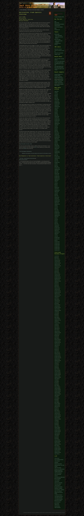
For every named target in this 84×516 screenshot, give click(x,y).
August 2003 (56, 328)
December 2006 (57, 247)
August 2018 (56, 170)
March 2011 (56, 286)
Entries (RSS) (42, 512)
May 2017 (56, 184)
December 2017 (57, 176)
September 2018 (57, 169)
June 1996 (56, 421)
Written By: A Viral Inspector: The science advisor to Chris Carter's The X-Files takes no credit (36, 153)
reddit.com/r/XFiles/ (57, 507)
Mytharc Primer (57, 22)
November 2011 (57, 278)
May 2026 (56, 95)
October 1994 (57, 442)
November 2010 (57, 292)
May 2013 (56, 257)
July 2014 (56, 218)
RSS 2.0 (35, 147)
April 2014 (56, 222)
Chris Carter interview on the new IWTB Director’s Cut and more (59, 63)
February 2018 (57, 173)
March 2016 (56, 195)
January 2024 (57, 134)
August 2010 (56, 296)
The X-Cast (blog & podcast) (59, 459)
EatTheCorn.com (25, 3)
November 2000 (57, 357)
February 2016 (57, 197)
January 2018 (57, 174)
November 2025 (57, 103)
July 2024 (56, 126)
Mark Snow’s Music (58, 39)
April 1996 (56, 424)
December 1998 (57, 389)
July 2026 (56, 92)
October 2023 (57, 138)
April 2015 (56, 208)
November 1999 (57, 374)
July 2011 (56, 282)
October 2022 (57, 148)
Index (55, 21)
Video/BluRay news (58, 43)
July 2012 (56, 268)
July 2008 (56, 311)
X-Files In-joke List (57, 485)
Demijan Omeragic (57, 74)
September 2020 (57, 158)
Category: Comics (57, 54)
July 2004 (56, 324)
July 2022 (56, 149)
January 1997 (57, 413)
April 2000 (56, 367)
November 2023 (57, 137)
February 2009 (57, 304)
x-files (31, 143)
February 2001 (57, 353)
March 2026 (56, 98)
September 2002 (57, 332)
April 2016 (56, 194)
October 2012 (57, 264)
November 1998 (57, 391)
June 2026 (56, 94)
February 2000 (57, 370)
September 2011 (57, 281)
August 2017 (56, 180)
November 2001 (57, 342)
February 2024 (57, 133)
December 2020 (57, 156)
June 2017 (56, 183)
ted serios (27, 143)
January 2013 (57, 261)
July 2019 (56, 163)
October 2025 (57, 105)
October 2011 (57, 279)
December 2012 (57, 237)
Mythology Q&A (57, 34)
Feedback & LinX (57, 29)
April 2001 (56, 350)
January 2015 (57, 211)
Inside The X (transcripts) (58, 482)
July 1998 (56, 396)
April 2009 (56, 303)
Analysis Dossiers (57, 25)
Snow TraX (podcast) (58, 474)
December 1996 (57, 414)
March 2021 (56, 155)
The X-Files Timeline (58, 484)
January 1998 (57, 405)
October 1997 (57, 406)
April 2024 (56, 130)
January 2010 (57, 300)
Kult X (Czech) (57, 503)
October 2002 (57, 331)
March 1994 (56, 445)
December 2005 (57, 248)
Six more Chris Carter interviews (60, 61)
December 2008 (57, 244)
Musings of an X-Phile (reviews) (59, 469)
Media (55, 28)
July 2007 (56, 321)
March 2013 (56, 258)
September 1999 (57, 377)
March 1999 (56, 385)
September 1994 (57, 444)
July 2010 (56, 297)
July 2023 (56, 141)
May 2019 (56, 165)
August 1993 (56, 453)
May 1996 (56, 423)
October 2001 (57, 343)
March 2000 (56, 368)
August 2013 (56, 233)
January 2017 (57, 188)
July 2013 (56, 234)
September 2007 (57, 320)
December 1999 (57, 373)
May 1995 (56, 437)
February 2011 (57, 288)
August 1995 (56, 434)
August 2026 (56, 91)
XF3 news (56, 44)
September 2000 (57, 360)
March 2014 (56, 223)
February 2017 (57, 187)
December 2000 (57, 356)
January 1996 (57, 428)
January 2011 (57, 289)
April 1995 (56, 438)
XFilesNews (56, 462)
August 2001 (56, 345)
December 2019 (57, 162)
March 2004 (56, 327)
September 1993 (57, 452)
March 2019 (56, 166)
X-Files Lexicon (57, 458)
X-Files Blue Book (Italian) (59, 499)
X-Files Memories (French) (59, 496)
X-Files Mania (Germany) (58, 497)
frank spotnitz (23, 143)
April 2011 (56, 285)
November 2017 (57, 177)
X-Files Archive (57, 481)
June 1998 (56, 398)
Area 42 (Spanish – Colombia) (59, 489)
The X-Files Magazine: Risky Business (26, 151)
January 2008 (57, 318)
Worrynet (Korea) (57, 506)
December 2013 (57, 227)
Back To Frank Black (58, 478)
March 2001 (56, 352)
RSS (63, 16)
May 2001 (56, 349)
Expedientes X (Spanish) (58, 488)
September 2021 (57, 152)
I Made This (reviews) (58, 467)
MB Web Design (58, 512)
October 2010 (57, 293)
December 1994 (57, 441)
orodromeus (56, 76)
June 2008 (56, 313)
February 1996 (57, 427)
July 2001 (56, 346)
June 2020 (56, 159)
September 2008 (57, 310)
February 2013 (57, 260)
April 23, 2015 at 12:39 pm (23, 159)
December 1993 (57, 448)
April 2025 (56, 113)
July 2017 (56, 181)
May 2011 (56, 240)
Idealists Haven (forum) (58, 463)
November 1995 (57, 431)
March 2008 (56, 317)
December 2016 (57, 190)
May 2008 (56, 314)
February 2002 (57, 339)
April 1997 (56, 409)
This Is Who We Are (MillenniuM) (60, 477)
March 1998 (56, 402)
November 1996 (57, 416)
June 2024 (56, 127)
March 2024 (56, 131)
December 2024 (57, 119)
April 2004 (56, 325)
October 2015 (57, 202)
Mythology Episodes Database (59, 24)
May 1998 (56, 399)
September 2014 (57, 215)
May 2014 (56, 220)
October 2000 (57, 359)
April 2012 (56, 271)
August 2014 (56, 216)
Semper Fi (56, 475)
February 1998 (57, 403)
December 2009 (57, 243)
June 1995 (56, 435)
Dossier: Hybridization (58, 35)
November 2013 (57, 229)
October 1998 (57, 392)
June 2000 (56, 364)
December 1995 (57, 430)
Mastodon (60, 16)
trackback (25, 148)
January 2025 (57, 117)
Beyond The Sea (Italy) (58, 500)
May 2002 (56, 335)
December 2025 (57, 102)
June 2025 (56, 110)
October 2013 (57, 230)
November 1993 (57, 449)
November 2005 (57, 250)
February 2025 (57, 116)
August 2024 (56, 124)
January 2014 (57, 226)
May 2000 (56, 366)
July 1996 (56, 420)
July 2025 (56, 109)
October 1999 (57, 375)
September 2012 (57, 265)
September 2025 (57, 106)
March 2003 (56, 329)
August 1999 (56, 378)
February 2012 (57, 274)
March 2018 (56, 172)
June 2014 (56, 219)
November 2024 (57, 120)
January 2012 (57, 275)
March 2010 (56, 299)
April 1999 (56, 384)
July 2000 (56, 363)
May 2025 (56, 112)
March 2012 (56, 272)
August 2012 (56, 267)
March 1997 (56, 410)
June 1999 (56, 381)
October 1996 (57, 417)
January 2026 (57, 101)
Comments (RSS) (48, 512)
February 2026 (57, 99)
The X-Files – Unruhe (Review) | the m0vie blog (27, 158)
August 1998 (56, 395)
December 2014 (57, 212)
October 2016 (57, 191)
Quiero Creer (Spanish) (58, 491)
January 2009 (57, 306)
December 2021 (57, 151)
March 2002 (56, 338)
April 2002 (56, 336)
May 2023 (56, 142)
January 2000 (57, 371)
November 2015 (57, 201)
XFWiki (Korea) (57, 504)
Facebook (56, 16)
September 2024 (57, 123)
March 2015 (56, 209)
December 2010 (57, 241)
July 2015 (56, 205)
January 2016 (57, 198)
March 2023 (56, 144)
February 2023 (57, 145)
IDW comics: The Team (58, 49)
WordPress (37, 512)
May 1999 (56, 382)
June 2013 (56, 236)
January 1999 (57, 388)
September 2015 (57, 204)
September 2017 (57, 179)
